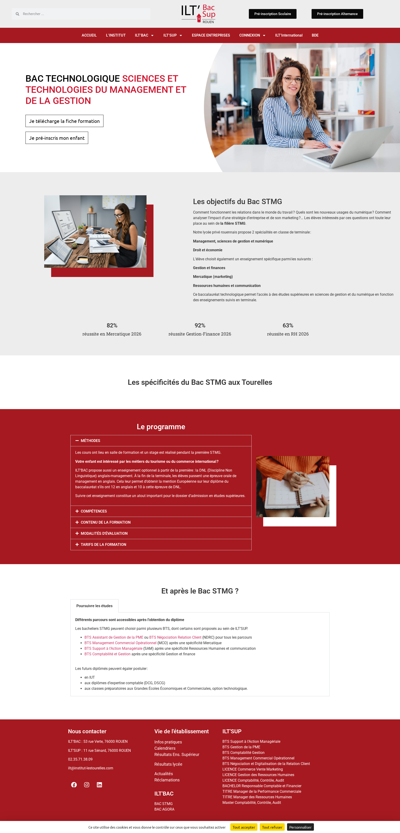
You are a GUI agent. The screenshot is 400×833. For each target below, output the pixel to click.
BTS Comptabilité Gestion (243, 752)
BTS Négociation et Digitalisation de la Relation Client (266, 764)
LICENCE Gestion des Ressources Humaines (258, 775)
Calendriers (164, 748)
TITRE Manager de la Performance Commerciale (261, 791)
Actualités (163, 773)
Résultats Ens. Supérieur (176, 754)
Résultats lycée (168, 764)
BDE (315, 35)
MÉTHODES (90, 440)
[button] (161, 440)
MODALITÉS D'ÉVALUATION (104, 533)
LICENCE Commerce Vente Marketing (252, 769)
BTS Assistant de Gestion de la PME (113, 637)
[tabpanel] (200, 654)
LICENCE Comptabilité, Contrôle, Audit (253, 780)
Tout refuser (272, 827)
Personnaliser (300, 827)
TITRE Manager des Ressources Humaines (257, 797)
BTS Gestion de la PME (241, 747)
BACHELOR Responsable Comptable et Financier (261, 786)
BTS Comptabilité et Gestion (107, 654)
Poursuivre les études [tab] (94, 606)
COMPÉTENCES (94, 511)
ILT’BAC (141, 35)
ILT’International (289, 35)
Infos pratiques (168, 742)
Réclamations (167, 779)
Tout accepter (244, 827)
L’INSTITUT (116, 35)
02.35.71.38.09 (80, 759)
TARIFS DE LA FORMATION (103, 544)
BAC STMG (163, 804)
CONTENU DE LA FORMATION (106, 522)
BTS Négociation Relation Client (175, 637)
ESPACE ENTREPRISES (211, 35)
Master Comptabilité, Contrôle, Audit (251, 802)
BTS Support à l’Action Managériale (113, 648)
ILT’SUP (170, 35)
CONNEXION (249, 35)
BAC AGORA (164, 809)
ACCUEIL (89, 35)
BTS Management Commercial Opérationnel (120, 643)
